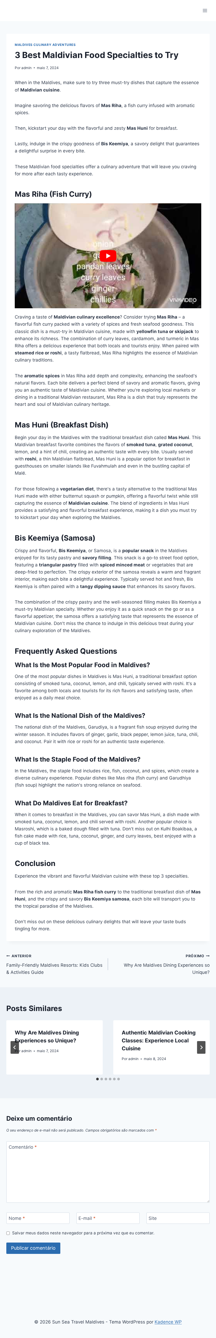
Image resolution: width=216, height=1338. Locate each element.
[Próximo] (201, 1047)
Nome (17, 1218)
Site (153, 1218)
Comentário (23, 1147)
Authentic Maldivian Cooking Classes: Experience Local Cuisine (159, 1040)
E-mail (87, 1218)
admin (26, 68)
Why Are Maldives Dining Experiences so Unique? (167, 964)
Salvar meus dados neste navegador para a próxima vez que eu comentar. (83, 1232)
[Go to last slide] (15, 1047)
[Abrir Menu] (205, 10)
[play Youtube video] (108, 255)
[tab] (97, 1079)
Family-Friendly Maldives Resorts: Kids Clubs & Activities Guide (54, 964)
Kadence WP (168, 1322)
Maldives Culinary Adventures (45, 45)
